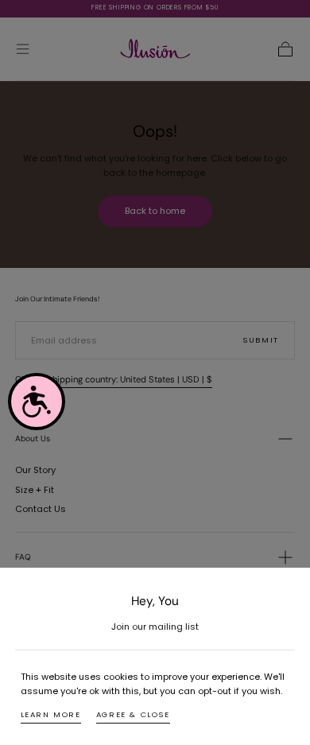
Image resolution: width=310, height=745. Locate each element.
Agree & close (133, 714)
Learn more (51, 714)
